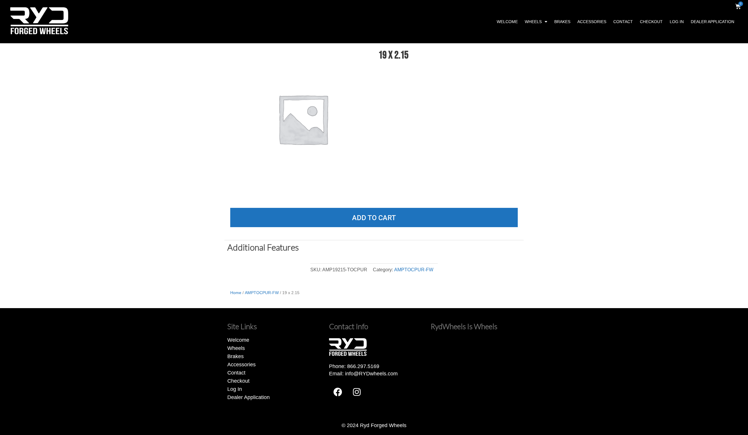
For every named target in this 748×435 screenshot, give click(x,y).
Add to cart (374, 218)
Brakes (562, 21)
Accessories (591, 21)
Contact (623, 21)
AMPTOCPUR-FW (413, 269)
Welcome (507, 21)
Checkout (651, 21)
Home (235, 292)
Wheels (533, 21)
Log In (677, 21)
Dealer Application (712, 21)
